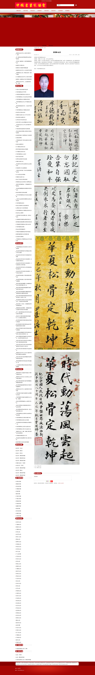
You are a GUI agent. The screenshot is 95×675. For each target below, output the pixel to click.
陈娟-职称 (18, 508)
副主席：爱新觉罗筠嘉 (20, 472)
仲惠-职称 (18, 491)
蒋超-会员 (18, 539)
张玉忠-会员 (18, 615)
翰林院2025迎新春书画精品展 (22, 67)
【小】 (73, 54)
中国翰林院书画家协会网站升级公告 (23, 219)
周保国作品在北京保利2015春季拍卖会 (24, 181)
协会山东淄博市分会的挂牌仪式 (22, 205)
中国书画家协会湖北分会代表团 (22, 420)
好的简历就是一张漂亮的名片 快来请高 (24, 135)
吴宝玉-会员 (18, 595)
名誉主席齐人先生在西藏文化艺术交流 (24, 122)
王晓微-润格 (18, 488)
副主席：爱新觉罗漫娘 (20, 455)
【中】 (76, 54)
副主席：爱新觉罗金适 (20, 458)
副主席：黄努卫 (19, 450)
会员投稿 (60, 10)
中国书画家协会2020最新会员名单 (23, 99)
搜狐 (63, 664)
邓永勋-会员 (18, 608)
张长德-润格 (18, 486)
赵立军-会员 (18, 534)
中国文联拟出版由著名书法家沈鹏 (23, 128)
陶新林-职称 (18, 483)
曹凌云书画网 (49, 664)
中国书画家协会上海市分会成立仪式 (23, 426)
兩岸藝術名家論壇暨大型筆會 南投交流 (24, 221)
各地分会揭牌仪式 (19, 144)
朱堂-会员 (18, 561)
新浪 (67, 664)
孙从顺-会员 (18, 603)
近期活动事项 (19, 137)
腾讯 (65, 664)
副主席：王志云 (19, 448)
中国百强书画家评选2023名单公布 (23, 94)
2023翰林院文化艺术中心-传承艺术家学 (24, 76)
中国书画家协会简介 (20, 203)
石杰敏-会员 (18, 544)
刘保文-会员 (18, 630)
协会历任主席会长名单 (20, 112)
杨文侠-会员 (18, 622)
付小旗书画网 (44, 664)
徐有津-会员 (18, 522)
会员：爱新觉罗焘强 (20, 657)
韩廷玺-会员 (18, 566)
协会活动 (46, 10)
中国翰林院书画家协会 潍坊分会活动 (23, 224)
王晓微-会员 (18, 635)
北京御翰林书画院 (38, 664)
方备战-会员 (39, 466)
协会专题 (26, 10)
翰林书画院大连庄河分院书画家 (22, 442)
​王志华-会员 (18, 578)
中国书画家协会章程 (20, 226)
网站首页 (19, 10)
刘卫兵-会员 (18, 627)
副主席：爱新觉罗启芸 (20, 475)
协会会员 (33, 10)
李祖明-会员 (18, 590)
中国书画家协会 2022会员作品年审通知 (24, 96)
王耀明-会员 (18, 529)
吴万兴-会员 (18, 605)
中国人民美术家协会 (23, 664)
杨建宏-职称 (18, 506)
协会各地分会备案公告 (20, 117)
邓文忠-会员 (18, 546)
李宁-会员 (18, 551)
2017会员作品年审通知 (20, 174)
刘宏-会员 (18, 531)
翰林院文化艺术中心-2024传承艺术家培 (24, 70)
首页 (38, 47)
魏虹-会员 (18, 620)
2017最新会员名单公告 (20, 146)
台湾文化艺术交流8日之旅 (21, 119)
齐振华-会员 (18, 642)
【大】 (78, 54)
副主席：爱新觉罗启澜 (20, 460)
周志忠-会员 (18, 576)
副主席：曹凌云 (19, 470)
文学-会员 (18, 588)
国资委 (57, 664)
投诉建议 (67, 10)
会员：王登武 (19, 654)
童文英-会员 (18, 600)
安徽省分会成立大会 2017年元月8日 (23, 114)
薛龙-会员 (18, 585)
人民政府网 (53, 664)
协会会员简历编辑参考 (20, 229)
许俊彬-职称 (18, 503)
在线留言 (39, 10)
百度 (22, 662)
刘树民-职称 (18, 513)
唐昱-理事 (18, 625)
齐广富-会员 (18, 632)
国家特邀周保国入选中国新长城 (22, 234)
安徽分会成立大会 (19, 161)
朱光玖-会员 (18, 558)
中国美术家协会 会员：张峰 (21, 648)
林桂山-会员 (18, 563)
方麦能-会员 (18, 524)
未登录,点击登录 (61, 483)
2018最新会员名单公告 (20, 151)
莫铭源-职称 (18, 501)
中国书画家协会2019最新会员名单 (23, 109)
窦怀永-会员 (39, 467)
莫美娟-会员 (18, 612)
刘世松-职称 (18, 481)
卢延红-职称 (18, 498)
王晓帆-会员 (18, 568)
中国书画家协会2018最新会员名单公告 (24, 210)
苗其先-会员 (18, 617)
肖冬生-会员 (18, 583)
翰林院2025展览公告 (20, 65)
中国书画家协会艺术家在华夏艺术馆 (23, 417)
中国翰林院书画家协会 (31, 664)
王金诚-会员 (18, 637)
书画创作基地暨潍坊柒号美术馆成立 (23, 231)
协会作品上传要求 (19, 212)
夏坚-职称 (18, 493)
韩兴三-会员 (18, 536)
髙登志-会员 (18, 573)
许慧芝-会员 (18, 593)
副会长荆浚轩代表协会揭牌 (21, 192)
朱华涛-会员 (18, 549)
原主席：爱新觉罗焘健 (20, 467)
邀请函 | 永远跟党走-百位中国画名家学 (24, 79)
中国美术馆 (60, 664)
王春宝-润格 (18, 496)
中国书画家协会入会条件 (21, 154)
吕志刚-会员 (18, 598)
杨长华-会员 (18, 571)
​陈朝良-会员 (18, 526)
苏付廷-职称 (18, 510)
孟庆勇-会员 (18, 610)
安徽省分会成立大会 (20, 176)
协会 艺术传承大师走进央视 (21, 179)
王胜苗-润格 (18, 515)
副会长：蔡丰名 (19, 453)
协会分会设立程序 (19, 156)
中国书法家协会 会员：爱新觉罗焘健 (23, 659)
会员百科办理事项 (19, 236)
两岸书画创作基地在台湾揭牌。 (22, 149)
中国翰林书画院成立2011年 (21, 435)
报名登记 (53, 10)
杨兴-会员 (18, 639)
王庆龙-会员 (18, 556)
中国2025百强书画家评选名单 (22, 89)
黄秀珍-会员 (18, 541)
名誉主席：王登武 (19, 465)
